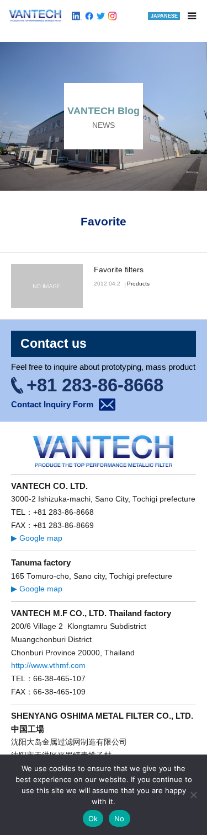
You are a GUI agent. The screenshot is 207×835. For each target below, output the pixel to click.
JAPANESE (164, 16)
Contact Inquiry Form (52, 404)
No (119, 818)
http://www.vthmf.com (48, 665)
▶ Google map (36, 538)
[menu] (191, 15)
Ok (93, 818)
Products (138, 284)
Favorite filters (119, 269)
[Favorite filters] (47, 286)
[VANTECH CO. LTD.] (35, 15)
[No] (193, 794)
